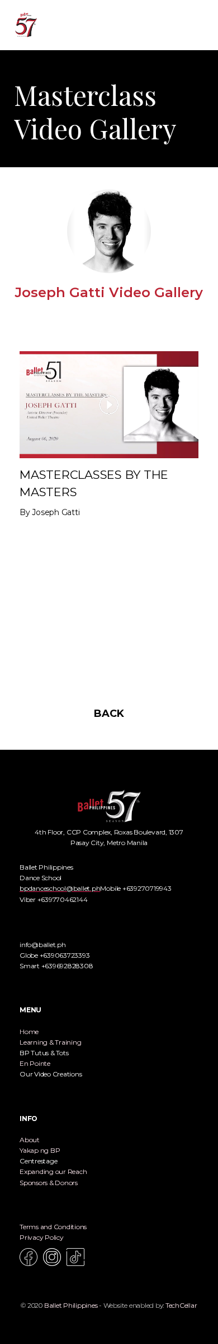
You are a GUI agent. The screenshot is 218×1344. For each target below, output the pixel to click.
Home (29, 1031)
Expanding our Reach (53, 1171)
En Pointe (35, 1063)
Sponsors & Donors (49, 1182)
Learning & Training (50, 1042)
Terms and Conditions (53, 1226)
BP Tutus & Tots (44, 1053)
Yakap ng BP (40, 1150)
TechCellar (181, 1305)
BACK (109, 713)
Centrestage (38, 1161)
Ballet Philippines (71, 1305)
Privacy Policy (42, 1237)
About (30, 1140)
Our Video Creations (51, 1074)
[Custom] (75, 1257)
